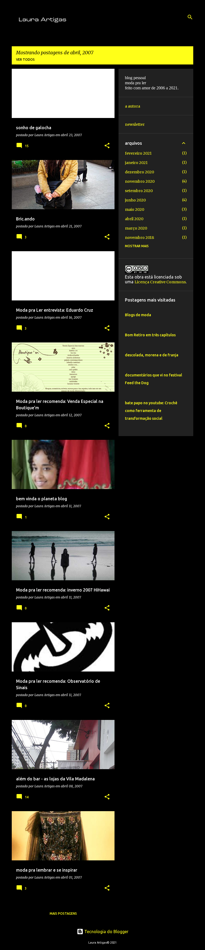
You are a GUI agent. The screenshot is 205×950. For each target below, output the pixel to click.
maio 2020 (134, 209)
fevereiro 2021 (138, 153)
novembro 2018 (139, 237)
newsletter (135, 124)
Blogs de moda (138, 315)
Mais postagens (63, 913)
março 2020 (136, 228)
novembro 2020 (140, 181)
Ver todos (25, 59)
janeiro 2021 (136, 162)
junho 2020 (135, 200)
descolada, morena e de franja (151, 355)
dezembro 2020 (139, 172)
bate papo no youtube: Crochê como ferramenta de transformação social (151, 411)
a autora (132, 106)
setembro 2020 (139, 190)
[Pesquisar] (190, 17)
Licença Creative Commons (160, 282)
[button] (107, 146)
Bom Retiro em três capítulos (150, 335)
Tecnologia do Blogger (105, 931)
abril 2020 (134, 218)
